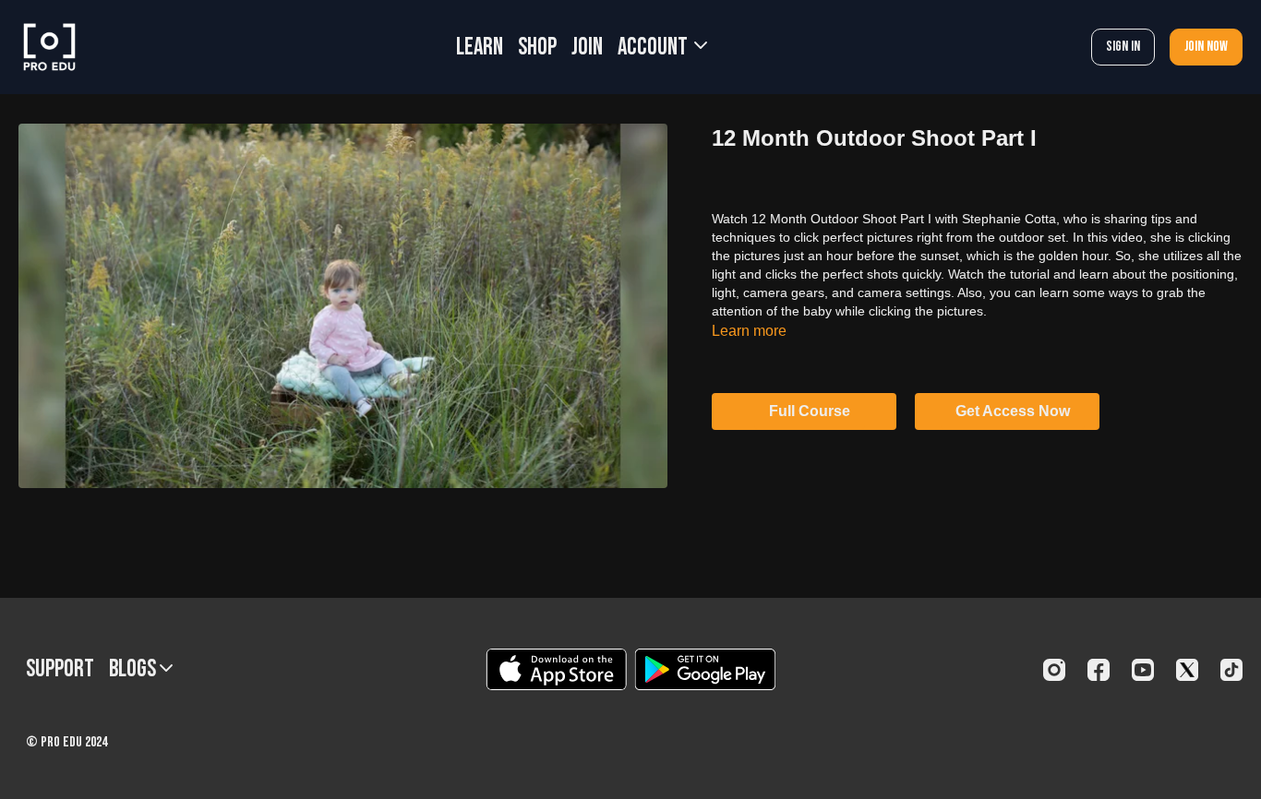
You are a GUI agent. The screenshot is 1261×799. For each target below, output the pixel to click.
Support (60, 669)
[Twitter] (1187, 670)
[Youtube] (1143, 670)
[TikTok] (1231, 670)
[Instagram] (1054, 670)
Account (654, 47)
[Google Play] (705, 669)
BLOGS (134, 669)
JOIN (587, 47)
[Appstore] (556, 669)
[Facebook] (1098, 670)
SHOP (537, 47)
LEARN (479, 47)
